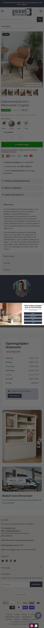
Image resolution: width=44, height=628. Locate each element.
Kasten (33, 322)
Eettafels (33, 313)
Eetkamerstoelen (33, 316)
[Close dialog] (43, 304)
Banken (33, 319)
